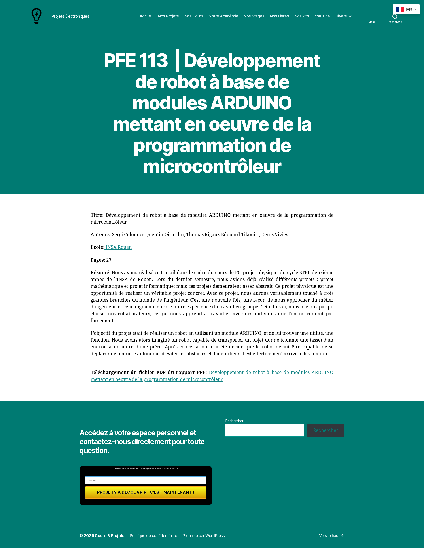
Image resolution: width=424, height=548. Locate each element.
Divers (341, 16)
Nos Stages (254, 16)
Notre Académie (223, 16)
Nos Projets (168, 16)
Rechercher (234, 421)
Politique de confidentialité (153, 535)
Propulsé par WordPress (203, 535)
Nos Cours (193, 16)
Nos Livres (279, 16)
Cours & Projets (109, 535)
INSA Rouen (118, 247)
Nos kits (301, 16)
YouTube (322, 16)
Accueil (146, 16)
